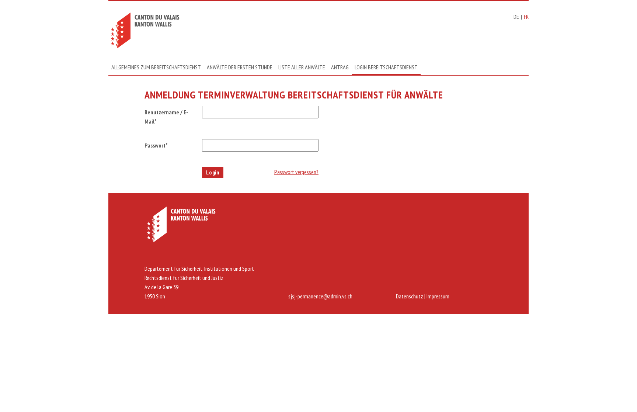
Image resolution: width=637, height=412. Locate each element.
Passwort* (156, 145)
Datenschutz (409, 296)
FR (526, 16)
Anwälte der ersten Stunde (239, 67)
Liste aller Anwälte (301, 67)
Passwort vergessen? (296, 172)
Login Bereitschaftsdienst (386, 67)
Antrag (340, 67)
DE (516, 16)
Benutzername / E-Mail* (166, 116)
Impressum (438, 296)
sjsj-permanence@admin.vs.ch (320, 296)
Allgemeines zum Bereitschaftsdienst (156, 67)
